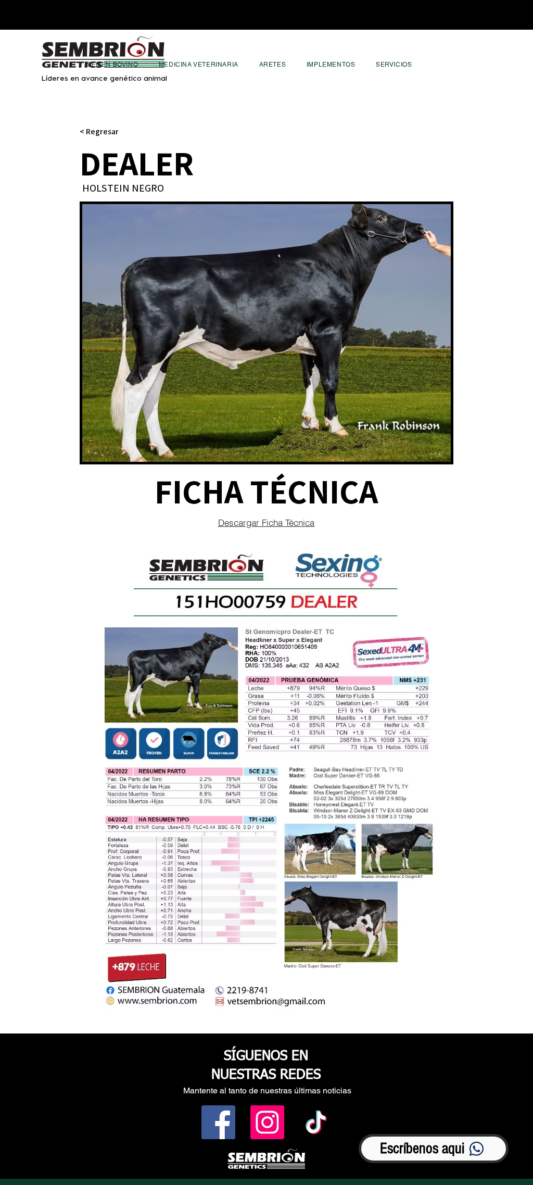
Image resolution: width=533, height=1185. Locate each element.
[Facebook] (218, 1122)
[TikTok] (316, 1122)
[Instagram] (267, 1122)
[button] (112, 64)
